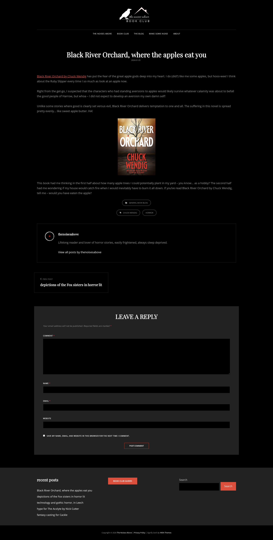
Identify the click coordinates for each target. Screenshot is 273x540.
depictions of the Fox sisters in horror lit (61, 496)
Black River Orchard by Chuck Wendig (61, 76)
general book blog (138, 203)
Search (183, 479)
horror (149, 212)
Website (47, 418)
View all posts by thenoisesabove (79, 252)
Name (46, 383)
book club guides (122, 481)
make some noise (158, 33)
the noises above (102, 33)
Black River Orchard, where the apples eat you (64, 490)
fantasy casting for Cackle (52, 515)
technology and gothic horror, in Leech (60, 502)
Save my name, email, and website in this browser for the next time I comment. (88, 436)
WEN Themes (165, 532)
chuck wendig (130, 212)
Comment (49, 336)
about (176, 33)
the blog (139, 33)
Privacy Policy (139, 532)
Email (46, 401)
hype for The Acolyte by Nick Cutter (58, 508)
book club (123, 33)
